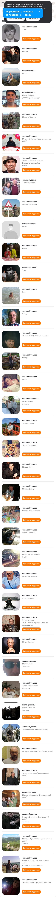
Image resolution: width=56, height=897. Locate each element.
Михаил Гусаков (29, 27)
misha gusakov (28, 705)
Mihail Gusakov (28, 70)
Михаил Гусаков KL (31, 398)
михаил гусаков (29, 180)
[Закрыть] (39, 11)
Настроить (33, 18)
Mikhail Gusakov (29, 223)
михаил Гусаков (29, 814)
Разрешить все (15, 18)
